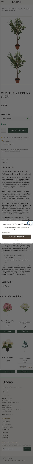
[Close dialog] (29, 223)
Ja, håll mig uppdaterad (16, 236)
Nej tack (16, 240)
